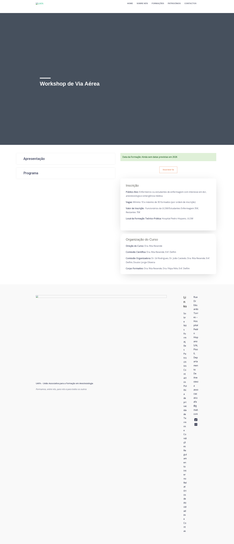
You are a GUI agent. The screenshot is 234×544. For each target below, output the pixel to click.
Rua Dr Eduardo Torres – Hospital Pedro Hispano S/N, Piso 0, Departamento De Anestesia (196, 341)
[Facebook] (196, 419)
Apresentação (34, 159)
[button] (65, 158)
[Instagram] (196, 424)
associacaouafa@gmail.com (196, 401)
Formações (184, 341)
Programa (30, 173)
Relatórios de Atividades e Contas (185, 506)
